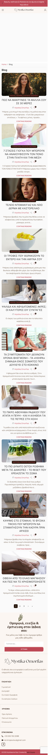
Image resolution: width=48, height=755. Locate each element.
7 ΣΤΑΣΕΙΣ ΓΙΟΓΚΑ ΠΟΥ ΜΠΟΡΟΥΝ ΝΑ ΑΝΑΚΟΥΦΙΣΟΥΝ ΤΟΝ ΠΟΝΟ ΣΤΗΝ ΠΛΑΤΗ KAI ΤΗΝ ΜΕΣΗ (24, 154)
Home (4, 64)
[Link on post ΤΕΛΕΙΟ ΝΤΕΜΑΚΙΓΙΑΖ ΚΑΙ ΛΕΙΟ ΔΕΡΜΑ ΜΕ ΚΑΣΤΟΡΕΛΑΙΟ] (24, 189)
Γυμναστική (16, 147)
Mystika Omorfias (22, 107)
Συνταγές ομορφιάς (30, 96)
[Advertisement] (24, 38)
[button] (2, 3)
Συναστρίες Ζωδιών (9, 699)
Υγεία (35, 251)
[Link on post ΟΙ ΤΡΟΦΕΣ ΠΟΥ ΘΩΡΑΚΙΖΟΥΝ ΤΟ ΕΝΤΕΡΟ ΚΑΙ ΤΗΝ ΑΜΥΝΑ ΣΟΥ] (24, 240)
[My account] (45, 10)
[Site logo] (24, 10)
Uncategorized (16, 408)
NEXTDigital (31, 752)
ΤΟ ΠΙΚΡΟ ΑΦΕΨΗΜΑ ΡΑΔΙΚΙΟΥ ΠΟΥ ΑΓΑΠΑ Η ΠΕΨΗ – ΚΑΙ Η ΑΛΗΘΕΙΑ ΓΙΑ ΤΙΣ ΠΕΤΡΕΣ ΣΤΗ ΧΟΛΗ (24, 416)
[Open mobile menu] (3, 10)
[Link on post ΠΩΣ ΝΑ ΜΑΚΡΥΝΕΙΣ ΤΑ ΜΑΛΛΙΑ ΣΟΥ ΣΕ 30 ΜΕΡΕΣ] (24, 84)
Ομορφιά (19, 96)
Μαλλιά (12, 96)
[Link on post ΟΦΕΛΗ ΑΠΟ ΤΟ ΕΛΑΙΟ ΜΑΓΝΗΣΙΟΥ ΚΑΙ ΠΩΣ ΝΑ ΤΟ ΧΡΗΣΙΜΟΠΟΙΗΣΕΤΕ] (24, 562)
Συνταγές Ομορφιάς (10, 695)
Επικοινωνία (6, 722)
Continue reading (24, 121)
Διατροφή (29, 251)
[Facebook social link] (3, 744)
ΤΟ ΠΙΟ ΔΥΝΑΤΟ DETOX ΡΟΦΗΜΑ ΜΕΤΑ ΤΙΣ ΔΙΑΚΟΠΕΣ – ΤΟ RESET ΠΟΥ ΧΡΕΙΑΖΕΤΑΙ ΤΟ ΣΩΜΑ (24, 470)
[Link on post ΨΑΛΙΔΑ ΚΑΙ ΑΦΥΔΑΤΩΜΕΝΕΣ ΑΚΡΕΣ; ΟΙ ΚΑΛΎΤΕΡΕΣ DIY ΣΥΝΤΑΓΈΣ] (24, 291)
